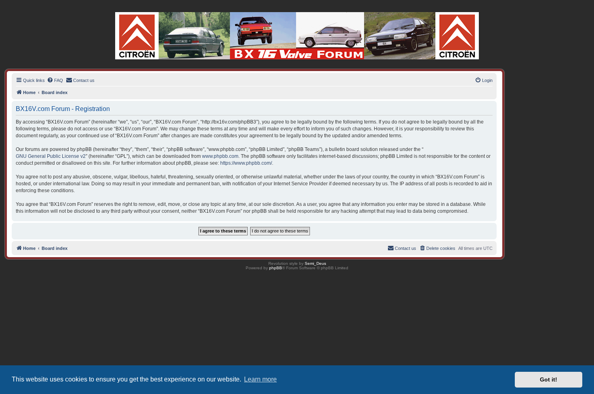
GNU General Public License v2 (51, 156)
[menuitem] (55, 80)
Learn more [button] (260, 379)
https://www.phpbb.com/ (246, 163)
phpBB (275, 268)
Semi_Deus (315, 263)
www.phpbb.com (220, 156)
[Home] (297, 35)
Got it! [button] (548, 379)
